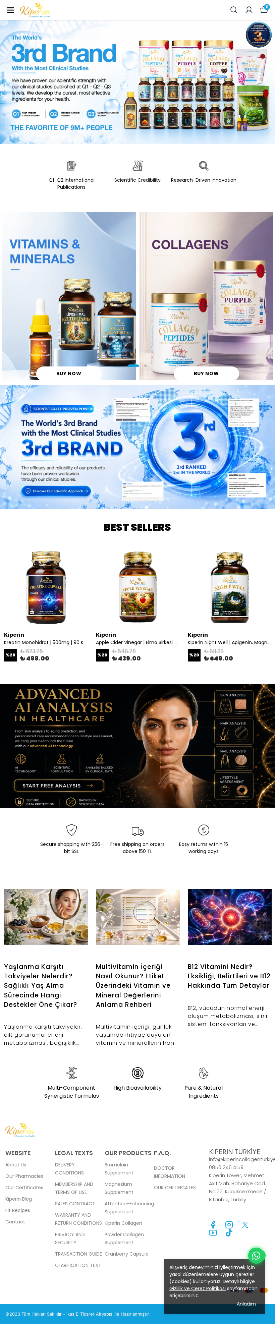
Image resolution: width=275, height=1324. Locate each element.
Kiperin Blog (18, 1199)
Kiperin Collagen (123, 1223)
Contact (15, 1221)
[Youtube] (213, 1233)
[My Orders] (249, 10)
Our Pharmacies (24, 1176)
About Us (15, 1164)
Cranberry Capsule (127, 1254)
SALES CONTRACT (75, 1203)
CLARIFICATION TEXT (78, 1265)
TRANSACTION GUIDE (78, 1254)
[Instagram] (229, 1225)
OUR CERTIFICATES (175, 1187)
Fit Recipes (17, 1210)
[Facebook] (213, 1225)
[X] (245, 1225)
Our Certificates (24, 1187)
